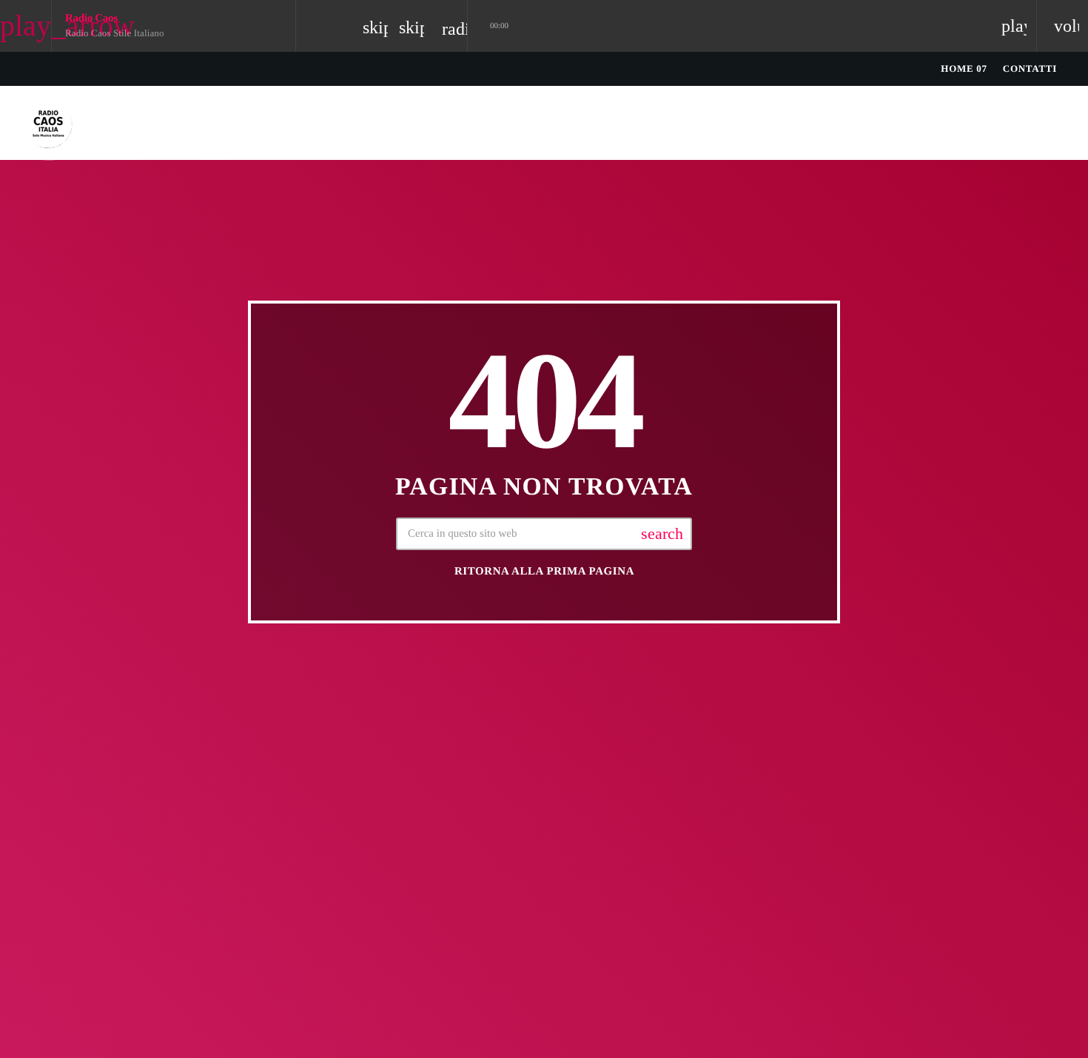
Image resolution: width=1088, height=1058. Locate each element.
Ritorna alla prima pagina (544, 571)
